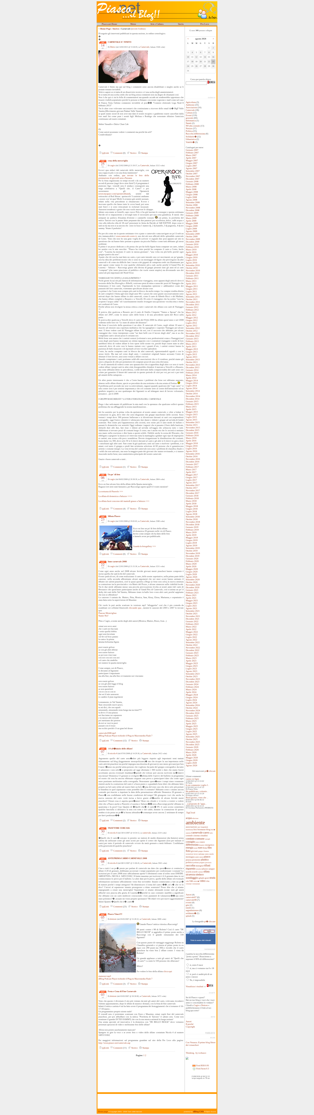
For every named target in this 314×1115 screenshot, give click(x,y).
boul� (213, 830)
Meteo (133, 24)
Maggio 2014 (192, 380)
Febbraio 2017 (192, 467)
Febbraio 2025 (192, 718)
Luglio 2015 (191, 417)
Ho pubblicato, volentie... (197, 791)
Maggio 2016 (192, 443)
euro (200, 847)
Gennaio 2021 (192, 590)
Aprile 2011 (191, 283)
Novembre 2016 (193, 459)
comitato (190, 838)
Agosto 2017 (191, 482)
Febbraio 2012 (192, 310)
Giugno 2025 (192, 729)
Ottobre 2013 (192, 362)
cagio (112, 165)
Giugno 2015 (192, 414)
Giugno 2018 (192, 509)
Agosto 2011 (191, 294)
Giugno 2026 (192, 760)
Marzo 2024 (191, 689)
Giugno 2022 (192, 634)
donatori (201, 845)
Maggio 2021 (192, 600)
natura (201, 857)
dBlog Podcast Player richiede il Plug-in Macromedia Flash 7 (125, 735)
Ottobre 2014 (192, 393)
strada (212, 877)
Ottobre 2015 (192, 425)
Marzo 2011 (191, 281)
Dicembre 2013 (192, 367)
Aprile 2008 (191, 189)
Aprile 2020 (191, 566)
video (202, 880)
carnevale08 (191, 900)
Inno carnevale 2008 (117, 561)
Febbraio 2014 (192, 372)
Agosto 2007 (191, 168)
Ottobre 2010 (192, 268)
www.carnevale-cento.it (126, 236)
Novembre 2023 (193, 679)
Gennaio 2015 (192, 401)
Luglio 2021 (191, 605)
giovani (194, 851)
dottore (113, 919)
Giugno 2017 (192, 477)
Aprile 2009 (191, 220)
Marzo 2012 (191, 312)
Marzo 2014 (191, 375)
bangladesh (204, 827)
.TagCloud (190, 812)
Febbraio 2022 (192, 624)
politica (189, 862)
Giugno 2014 (192, 383)
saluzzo (204, 869)
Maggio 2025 (192, 726)
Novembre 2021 (193, 616)
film (210, 847)
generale (189, 118)
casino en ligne (192, 779)
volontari (189, 884)
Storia (181, 24)
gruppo (200, 851)
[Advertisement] (157, 1101)
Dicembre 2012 (192, 336)
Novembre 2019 (193, 553)
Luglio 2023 (191, 668)
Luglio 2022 (191, 637)
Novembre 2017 (193, 490)
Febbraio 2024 (192, 687)
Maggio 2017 (192, 475)
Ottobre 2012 (192, 330)
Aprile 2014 (191, 378)
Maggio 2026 (192, 757)
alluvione (195, 818)
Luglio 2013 (191, 354)
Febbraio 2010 (192, 247)
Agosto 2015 (191, 420)
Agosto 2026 (191, 765)
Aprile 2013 (191, 346)
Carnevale (144, 47)
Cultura (189, 112)
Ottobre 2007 (192, 173)
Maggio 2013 (192, 349)
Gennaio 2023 (192, 653)
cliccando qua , (135, 608)
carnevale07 (191, 897)
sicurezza (190, 874)
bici (195, 829)
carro (206, 832)
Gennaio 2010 (192, 244)
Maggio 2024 (192, 695)
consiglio (190, 841)
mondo (211, 854)
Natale (189, 123)
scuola (189, 871)
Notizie (189, 128)
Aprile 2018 (191, 503)
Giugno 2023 (192, 666)
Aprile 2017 (191, 472)
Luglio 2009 (191, 228)
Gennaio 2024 (192, 684)
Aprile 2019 (191, 535)
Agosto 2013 (191, 357)
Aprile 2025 (191, 723)
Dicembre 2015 (192, 430)
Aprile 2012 (191, 315)
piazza (189, 860)
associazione (191, 827)
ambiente (195, 822)
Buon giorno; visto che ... (197, 797)
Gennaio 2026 (192, 747)
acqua (189, 818)
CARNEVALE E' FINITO (119, 42)
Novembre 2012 (193, 333)
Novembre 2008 (193, 207)
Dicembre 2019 (192, 556)
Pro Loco (204, 24)
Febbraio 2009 (192, 215)
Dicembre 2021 (192, 619)
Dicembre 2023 (192, 681)
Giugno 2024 (192, 697)
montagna (190, 857)
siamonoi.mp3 (104, 976)
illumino (206, 851)
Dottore (204, 1005)
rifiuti (207, 865)
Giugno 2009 (192, 226)
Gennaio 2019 (192, 527)
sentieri (200, 872)
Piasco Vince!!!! (115, 914)
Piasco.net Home (109, 24)
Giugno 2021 (192, 603)
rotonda (198, 869)
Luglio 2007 (191, 166)
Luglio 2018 (191, 511)
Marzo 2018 (191, 501)
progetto (202, 862)
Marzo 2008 (191, 186)
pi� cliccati (210, 771)
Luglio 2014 (191, 385)
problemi (196, 862)
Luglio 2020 (191, 574)
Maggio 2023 (192, 663)
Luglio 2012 (191, 323)
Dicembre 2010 (192, 273)
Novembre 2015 (193, 427)
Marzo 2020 (191, 564)
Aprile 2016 (191, 440)
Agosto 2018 (191, 514)
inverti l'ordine (138, 28)
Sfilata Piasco (114, 516)
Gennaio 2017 (192, 464)
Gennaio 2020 (192, 558)
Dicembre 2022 (192, 650)
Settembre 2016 (193, 454)
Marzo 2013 (191, 344)
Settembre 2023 (193, 674)
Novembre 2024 (193, 710)
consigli (207, 839)
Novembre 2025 (193, 742)
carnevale (146, 833)
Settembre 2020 (193, 579)
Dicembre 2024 (192, 713)
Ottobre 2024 (192, 708)
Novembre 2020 (193, 585)
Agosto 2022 (191, 640)
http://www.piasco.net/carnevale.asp (114, 1043)
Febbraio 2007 (192, 152)
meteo (207, 854)
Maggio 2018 (192, 506)
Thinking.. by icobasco (196, 1053)
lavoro (196, 854)
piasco (207, 856)
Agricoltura (191, 102)
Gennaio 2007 (192, 150)
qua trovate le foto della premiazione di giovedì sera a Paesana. (123, 176)
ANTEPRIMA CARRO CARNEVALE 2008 (127, 858)
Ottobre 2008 (192, 205)
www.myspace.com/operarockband (114, 193)
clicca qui (167, 971)
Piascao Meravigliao (107, 613)
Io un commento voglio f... (197, 785)
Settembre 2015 (193, 422)
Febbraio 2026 (192, 750)
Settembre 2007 (193, 171)
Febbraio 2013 (192, 341)
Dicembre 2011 (192, 304)
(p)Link (105, 153)
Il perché (189, 1024)
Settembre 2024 (193, 705)
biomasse (202, 829)
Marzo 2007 (191, 155)
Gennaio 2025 (192, 715)
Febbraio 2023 (192, 655)
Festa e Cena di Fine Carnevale (122, 991)
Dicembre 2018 (192, 524)
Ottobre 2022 (192, 645)
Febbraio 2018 (192, 498)
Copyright (190, 1026)
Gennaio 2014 (192, 370)
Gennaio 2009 (192, 213)
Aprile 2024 (191, 692)
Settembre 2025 (193, 736)
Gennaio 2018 (192, 495)
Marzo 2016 (191, 438)
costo (197, 842)
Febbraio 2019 (192, 530)
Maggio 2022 (192, 632)
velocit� (196, 881)
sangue (212, 869)
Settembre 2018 (193, 516)
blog (208, 829)
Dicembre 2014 (192, 399)
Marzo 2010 (191, 249)
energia (189, 847)
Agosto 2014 (191, 388)
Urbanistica (191, 139)
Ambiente (190, 105)
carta (211, 833)
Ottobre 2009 (192, 236)
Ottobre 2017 (192, 488)
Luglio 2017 (191, 480)
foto (188, 850)
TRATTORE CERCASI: (119, 828)
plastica (205, 859)
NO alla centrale (193, 126)
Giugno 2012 (192, 320)
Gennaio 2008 (192, 181)
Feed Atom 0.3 (202, 1068)
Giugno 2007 (192, 163)
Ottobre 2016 (192, 456)
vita (207, 881)
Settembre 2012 (193, 328)
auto (199, 827)
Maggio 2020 (192, 569)
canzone (188, 833)
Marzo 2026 (191, 752)
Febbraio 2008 (192, 184)
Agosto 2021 (191, 608)
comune (199, 838)
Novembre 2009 (193, 239)
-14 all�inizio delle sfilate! (120, 748)
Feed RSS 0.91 (202, 1065)
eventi (188, 902)
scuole (195, 871)
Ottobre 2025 (192, 739)
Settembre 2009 (193, 234)
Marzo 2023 (191, 658)
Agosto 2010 (191, 262)
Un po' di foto (114, 474)
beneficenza (189, 830)
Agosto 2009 (191, 231)
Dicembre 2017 (192, 493)
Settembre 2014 (193, 391)
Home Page (105, 28)
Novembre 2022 (193, 647)
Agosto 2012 (191, 325)
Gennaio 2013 (192, 338)
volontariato (196, 884)
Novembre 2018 (193, 522)
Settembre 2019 (193, 548)
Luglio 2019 (191, 543)
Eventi (189, 115)
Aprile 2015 (191, 409)
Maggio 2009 (192, 223)
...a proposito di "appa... (196, 804)
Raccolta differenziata (196, 133)
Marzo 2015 (191, 406)
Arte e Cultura (157, 24)
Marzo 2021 (191, 595)
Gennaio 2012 (192, 307)
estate (195, 848)
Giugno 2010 (192, 257)
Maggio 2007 (192, 160)
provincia (208, 862)
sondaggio (192, 877)
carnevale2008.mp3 (107, 733)
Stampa (144, 153)
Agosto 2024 (191, 702)
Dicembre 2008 (192, 210)
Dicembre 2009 (192, 241)
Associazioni (191, 107)
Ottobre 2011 (192, 299)
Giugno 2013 (192, 351)
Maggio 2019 (192, 537)
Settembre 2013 (193, 359)
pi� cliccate (210, 921)
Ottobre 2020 (192, 582)
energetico (209, 845)
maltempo (201, 854)
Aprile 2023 (191, 660)
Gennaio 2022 (192, 621)
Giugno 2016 (192, 446)
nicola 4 (113, 753)
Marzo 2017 (191, 469)
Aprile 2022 (191, 629)
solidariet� (191, 913)
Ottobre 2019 (192, 550)
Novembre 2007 (193, 176)
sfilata (206, 871)
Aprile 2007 (191, 158)
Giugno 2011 (192, 289)
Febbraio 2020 (192, 561)
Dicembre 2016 (192, 461)
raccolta (190, 865)
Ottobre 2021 (192, 613)
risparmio (190, 868)
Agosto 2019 (191, 545)
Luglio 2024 (191, 700)
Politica (189, 131)
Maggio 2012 (192, 317)
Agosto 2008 (191, 200)
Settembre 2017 (193, 485)
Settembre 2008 (193, 202)
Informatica (191, 120)
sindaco (200, 874)
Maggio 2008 (192, 192)
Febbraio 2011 (192, 278)
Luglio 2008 (191, 197)
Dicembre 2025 (192, 744)
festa (205, 848)
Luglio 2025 (191, 731)
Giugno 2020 (192, 571)
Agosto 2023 (191, 671)
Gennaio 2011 (192, 275)
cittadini (204, 835)
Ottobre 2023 (192, 676)
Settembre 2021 (193, 611)
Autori (189, 894)
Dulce (112, 47)
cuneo (202, 842)
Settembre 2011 (193, 296)
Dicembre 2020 (192, 587)
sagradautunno (192, 910)
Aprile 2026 (191, 755)
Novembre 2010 (193, 270)
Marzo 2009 (191, 218)
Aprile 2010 (191, 252)
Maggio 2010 (192, 255)
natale (197, 857)
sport (206, 878)
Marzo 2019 (191, 532)
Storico (116, 28)
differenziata (192, 844)
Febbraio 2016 (192, 435)
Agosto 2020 (191, 577)
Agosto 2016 (191, 451)
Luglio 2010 (191, 260)
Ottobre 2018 (192, 519)
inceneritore (189, 854)
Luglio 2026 (191, 763)
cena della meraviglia (118, 160)
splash (201, 878)
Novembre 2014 (193, 396)
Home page (103, 1111)
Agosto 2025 (191, 734)
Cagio (196, 1005)
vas (191, 880)
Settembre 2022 (193, 642)
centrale (189, 835)
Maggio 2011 (192, 286)
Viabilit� (190, 142)
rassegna (199, 865)
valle (187, 881)
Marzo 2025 (191, 721)
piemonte (196, 860)
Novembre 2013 (193, 365)
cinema (196, 835)
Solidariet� (191, 136)
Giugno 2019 (192, 540)
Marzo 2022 (191, 626)
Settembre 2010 (193, 265)
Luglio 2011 (191, 291)
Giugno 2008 (192, 194)
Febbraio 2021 (192, 592)
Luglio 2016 (191, 448)
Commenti (117, 153)
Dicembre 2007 (192, 179)
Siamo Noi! (103, 615)
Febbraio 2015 (192, 404)
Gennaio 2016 (192, 433)
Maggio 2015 (192, 412)
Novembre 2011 (193, 302)
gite (187, 905)
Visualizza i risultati (194, 986)
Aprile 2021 (191, 598)
